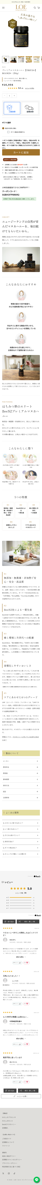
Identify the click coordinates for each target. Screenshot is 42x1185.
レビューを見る (29, 88)
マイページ (6, 1146)
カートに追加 (21, 152)
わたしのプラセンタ (9, 1117)
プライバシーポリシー (9, 1163)
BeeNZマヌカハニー (9, 1124)
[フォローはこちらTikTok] (14, 1173)
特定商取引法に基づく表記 (11, 1167)
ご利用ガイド (6, 1139)
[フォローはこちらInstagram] (9, 1173)
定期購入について (16, 173)
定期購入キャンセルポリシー (12, 1159)
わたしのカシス (7, 1121)
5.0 (29, 888)
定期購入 (5, 1128)
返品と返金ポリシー (9, 1156)
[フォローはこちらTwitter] (3, 1173)
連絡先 (4, 1152)
